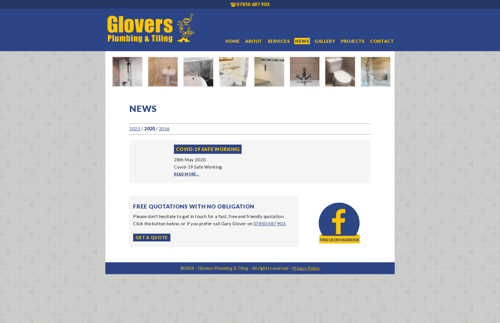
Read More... (186, 174)
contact (382, 41)
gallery (325, 41)
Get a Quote (152, 237)
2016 (164, 128)
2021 (134, 128)
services (279, 41)
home (232, 41)
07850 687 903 (269, 223)
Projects (353, 41)
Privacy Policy (306, 268)
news (302, 41)
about (253, 41)
